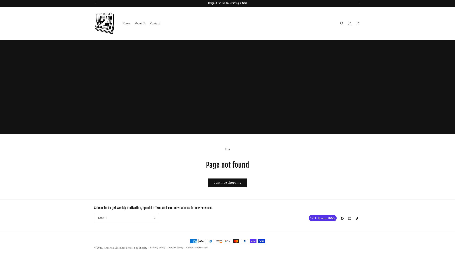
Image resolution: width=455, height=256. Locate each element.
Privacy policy (157, 247)
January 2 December (114, 248)
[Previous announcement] (95, 3)
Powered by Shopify (136, 248)
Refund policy (175, 247)
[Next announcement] (359, 3)
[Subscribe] (154, 218)
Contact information (197, 247)
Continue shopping (227, 182)
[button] (342, 23)
